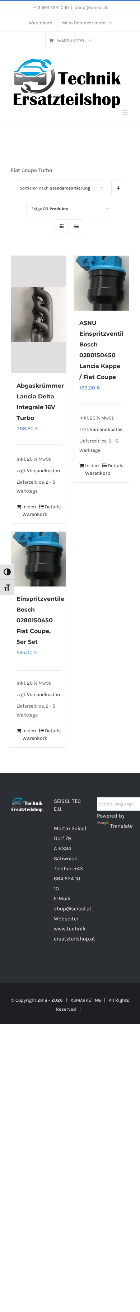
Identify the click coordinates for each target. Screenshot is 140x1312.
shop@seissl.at (91, 7)
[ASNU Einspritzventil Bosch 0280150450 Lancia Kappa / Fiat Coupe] (101, 283)
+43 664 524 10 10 (68, 878)
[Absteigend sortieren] (118, 188)
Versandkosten (43, 470)
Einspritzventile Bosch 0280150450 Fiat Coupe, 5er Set (40, 620)
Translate (121, 826)
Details (53, 507)
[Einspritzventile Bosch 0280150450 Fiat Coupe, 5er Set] (38, 559)
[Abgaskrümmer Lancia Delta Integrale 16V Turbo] (38, 314)
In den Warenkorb (30, 510)
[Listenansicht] (76, 227)
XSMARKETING (85, 1000)
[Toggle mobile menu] (125, 112)
